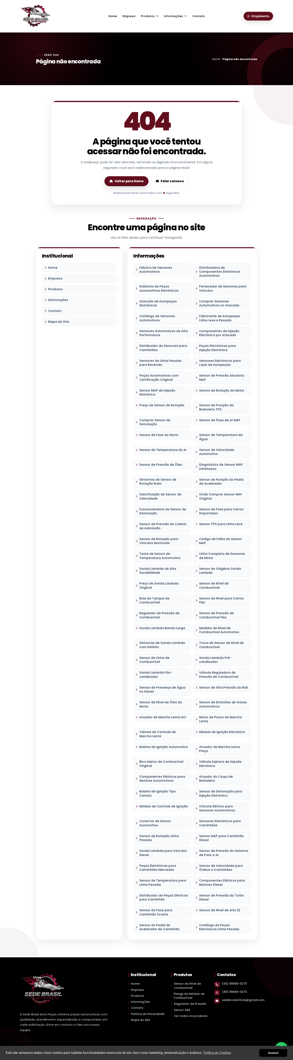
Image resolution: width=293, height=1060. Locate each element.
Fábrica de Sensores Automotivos (155, 270)
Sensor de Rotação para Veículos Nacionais (158, 541)
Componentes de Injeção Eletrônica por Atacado (219, 333)
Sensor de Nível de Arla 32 (219, 910)
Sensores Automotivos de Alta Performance (163, 333)
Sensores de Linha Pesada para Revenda (160, 363)
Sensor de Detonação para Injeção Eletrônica (220, 793)
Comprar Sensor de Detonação (154, 422)
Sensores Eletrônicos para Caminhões (220, 823)
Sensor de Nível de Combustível (214, 585)
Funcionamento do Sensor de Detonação (162, 511)
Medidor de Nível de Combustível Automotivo (219, 630)
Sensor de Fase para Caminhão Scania (155, 912)
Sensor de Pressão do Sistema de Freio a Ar (223, 853)
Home (112, 16)
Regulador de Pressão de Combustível (159, 615)
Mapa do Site (58, 322)
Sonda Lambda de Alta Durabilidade (157, 571)
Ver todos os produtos (190, 1016)
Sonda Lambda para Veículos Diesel (163, 853)
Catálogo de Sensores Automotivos (157, 318)
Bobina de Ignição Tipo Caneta (157, 793)
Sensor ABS (182, 1010)
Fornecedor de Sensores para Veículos (222, 288)
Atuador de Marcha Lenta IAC (162, 717)
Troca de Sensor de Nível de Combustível (221, 645)
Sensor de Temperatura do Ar (163, 450)
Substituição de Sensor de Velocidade (160, 496)
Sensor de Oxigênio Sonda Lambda (220, 571)
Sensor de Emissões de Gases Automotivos (223, 704)
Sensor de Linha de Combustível (154, 660)
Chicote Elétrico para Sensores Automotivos (217, 808)
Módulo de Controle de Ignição (163, 806)
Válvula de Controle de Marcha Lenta (157, 734)
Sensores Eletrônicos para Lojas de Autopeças (220, 363)
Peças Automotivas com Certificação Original (159, 377)
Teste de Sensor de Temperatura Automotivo (159, 556)
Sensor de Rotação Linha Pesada (159, 838)
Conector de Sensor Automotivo (155, 823)
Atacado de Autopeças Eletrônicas (158, 303)
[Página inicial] (35, 15)
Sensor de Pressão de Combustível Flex (216, 615)
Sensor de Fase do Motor (159, 435)
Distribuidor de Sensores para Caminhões (163, 348)
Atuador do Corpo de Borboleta (216, 779)
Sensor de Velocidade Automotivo (216, 452)
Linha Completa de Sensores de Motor (222, 556)
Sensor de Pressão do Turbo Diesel (221, 897)
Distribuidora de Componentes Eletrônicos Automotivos (219, 272)
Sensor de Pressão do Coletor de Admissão (163, 526)
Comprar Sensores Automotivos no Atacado (219, 303)
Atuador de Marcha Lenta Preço (219, 749)
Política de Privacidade (147, 1014)
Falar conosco (172, 181)
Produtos (148, 16)
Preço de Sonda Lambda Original (159, 585)
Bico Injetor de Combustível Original (161, 764)
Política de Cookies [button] (217, 1052)
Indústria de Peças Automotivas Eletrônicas (159, 288)
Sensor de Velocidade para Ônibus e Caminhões (221, 868)
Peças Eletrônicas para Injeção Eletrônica (217, 348)
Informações (173, 16)
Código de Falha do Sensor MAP (220, 541)
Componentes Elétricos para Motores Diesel (222, 882)
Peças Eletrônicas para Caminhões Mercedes (157, 868)
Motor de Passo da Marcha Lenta (220, 719)
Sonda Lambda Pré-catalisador (215, 660)
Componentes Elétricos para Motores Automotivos (162, 779)
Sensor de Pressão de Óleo (160, 465)
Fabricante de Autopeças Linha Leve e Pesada (219, 318)
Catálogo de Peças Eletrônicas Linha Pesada (219, 927)
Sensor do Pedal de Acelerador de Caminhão (159, 927)
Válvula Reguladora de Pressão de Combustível (218, 674)
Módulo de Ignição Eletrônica (222, 732)
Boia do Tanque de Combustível (154, 600)
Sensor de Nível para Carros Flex (221, 600)
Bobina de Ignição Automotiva (163, 747)
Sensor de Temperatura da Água (221, 437)
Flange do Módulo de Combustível (189, 996)
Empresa (129, 16)
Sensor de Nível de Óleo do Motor (160, 704)
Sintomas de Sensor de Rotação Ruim (157, 481)
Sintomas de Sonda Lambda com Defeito (162, 645)
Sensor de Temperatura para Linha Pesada (162, 882)
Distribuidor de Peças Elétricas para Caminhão (163, 897)
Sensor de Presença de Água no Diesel (162, 689)
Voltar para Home (129, 181)
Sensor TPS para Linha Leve (221, 524)
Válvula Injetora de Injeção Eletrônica (220, 764)
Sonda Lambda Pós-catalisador (155, 674)
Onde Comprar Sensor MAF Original (220, 496)
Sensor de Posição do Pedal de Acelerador (221, 481)
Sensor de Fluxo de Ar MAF (219, 420)
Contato (198, 16)
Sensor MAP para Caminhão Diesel (221, 838)
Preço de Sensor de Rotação (161, 405)
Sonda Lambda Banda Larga (162, 628)
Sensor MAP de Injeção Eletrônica (157, 392)
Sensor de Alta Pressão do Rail (223, 687)
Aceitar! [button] (273, 1052)
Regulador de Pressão (190, 1004)
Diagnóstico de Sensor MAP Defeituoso (221, 467)
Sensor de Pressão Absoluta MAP (221, 377)
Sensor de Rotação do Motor (221, 390)
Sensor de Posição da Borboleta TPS (216, 407)
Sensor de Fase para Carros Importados (221, 511)
